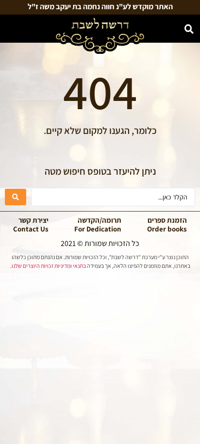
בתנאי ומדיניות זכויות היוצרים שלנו (49, 265)
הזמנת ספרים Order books (167, 224)
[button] (10, 30)
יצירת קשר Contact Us (31, 224)
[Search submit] (15, 197)
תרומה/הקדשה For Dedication (97, 224)
